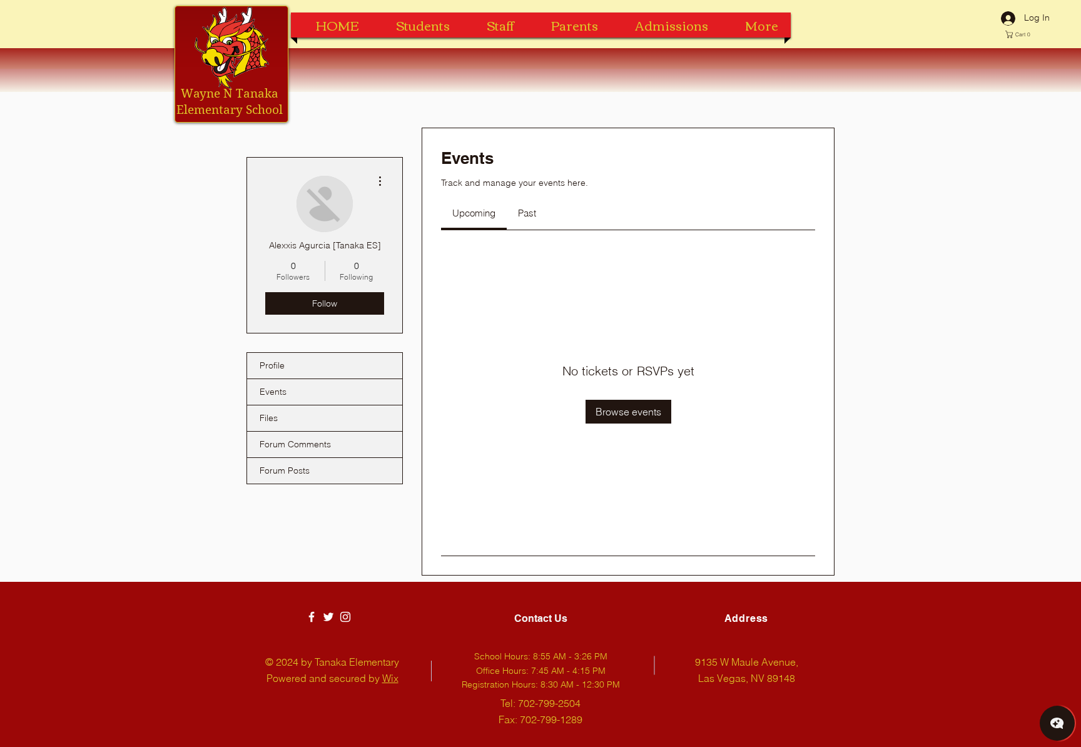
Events (273, 391)
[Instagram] (345, 617)
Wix (390, 678)
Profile (272, 365)
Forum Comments (295, 444)
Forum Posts (285, 470)
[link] (473, 213)
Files (269, 418)
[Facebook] (311, 617)
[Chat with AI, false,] (1057, 723)
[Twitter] (328, 617)
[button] (1021, 34)
